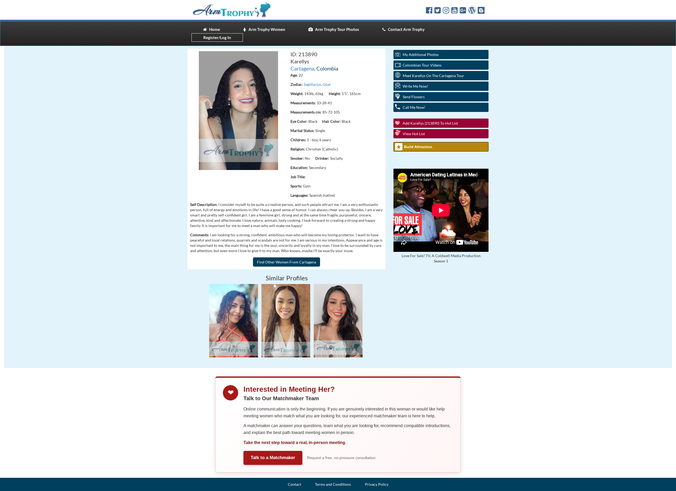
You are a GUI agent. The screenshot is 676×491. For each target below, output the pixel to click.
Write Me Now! (415, 86)
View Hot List (414, 133)
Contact (294, 484)
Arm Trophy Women (265, 29)
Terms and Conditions (333, 484)
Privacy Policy (376, 484)
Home (213, 29)
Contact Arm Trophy (405, 29)
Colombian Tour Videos (422, 65)
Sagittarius (312, 84)
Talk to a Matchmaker (273, 457)
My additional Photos (421, 54)
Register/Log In (217, 37)
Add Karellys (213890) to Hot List (430, 123)
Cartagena (302, 68)
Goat (327, 84)
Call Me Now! (414, 107)
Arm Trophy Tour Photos (336, 29)
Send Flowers (414, 97)
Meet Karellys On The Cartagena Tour (433, 75)
